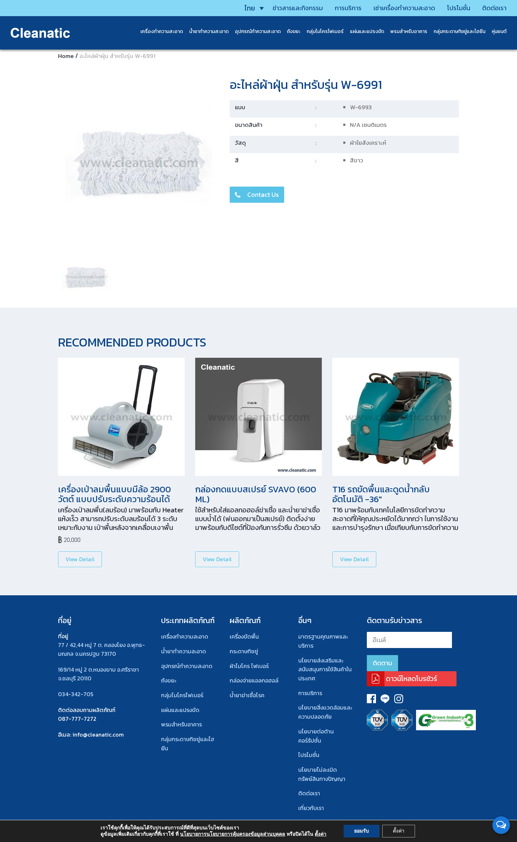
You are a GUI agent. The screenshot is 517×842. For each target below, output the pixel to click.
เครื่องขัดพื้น (244, 636)
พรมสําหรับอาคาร (408, 31)
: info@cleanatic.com (97, 734)
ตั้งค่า (320, 834)
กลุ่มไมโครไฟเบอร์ (325, 31)
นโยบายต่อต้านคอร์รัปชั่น (316, 736)
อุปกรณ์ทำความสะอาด (258, 31)
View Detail (80, 559)
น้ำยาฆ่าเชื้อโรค (247, 695)
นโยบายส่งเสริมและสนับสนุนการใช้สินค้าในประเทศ (325, 669)
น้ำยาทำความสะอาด (209, 31)
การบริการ (348, 8)
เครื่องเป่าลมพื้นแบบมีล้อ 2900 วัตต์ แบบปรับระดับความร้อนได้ (114, 494)
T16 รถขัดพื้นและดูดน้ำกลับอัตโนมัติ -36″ (381, 494)
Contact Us (263, 194)
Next (228, 278)
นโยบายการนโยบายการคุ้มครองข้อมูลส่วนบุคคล (232, 834)
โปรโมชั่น (458, 8)
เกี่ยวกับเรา (311, 808)
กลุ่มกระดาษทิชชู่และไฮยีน (459, 31)
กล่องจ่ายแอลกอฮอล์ (254, 680)
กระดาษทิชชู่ (244, 651)
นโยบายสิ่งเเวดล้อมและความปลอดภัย (325, 712)
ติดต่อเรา (494, 8)
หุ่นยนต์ (499, 31)
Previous (51, 163)
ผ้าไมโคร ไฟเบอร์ (249, 666)
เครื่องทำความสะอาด (161, 31)
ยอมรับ (361, 831)
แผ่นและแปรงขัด (367, 31)
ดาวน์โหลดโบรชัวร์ (411, 678)
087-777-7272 (77, 718)
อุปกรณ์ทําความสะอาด (186, 666)
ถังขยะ (293, 31)
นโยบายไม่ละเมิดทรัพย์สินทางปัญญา (321, 774)
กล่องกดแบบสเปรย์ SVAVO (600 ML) (255, 494)
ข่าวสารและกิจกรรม (298, 8)
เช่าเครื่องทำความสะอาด (404, 8)
